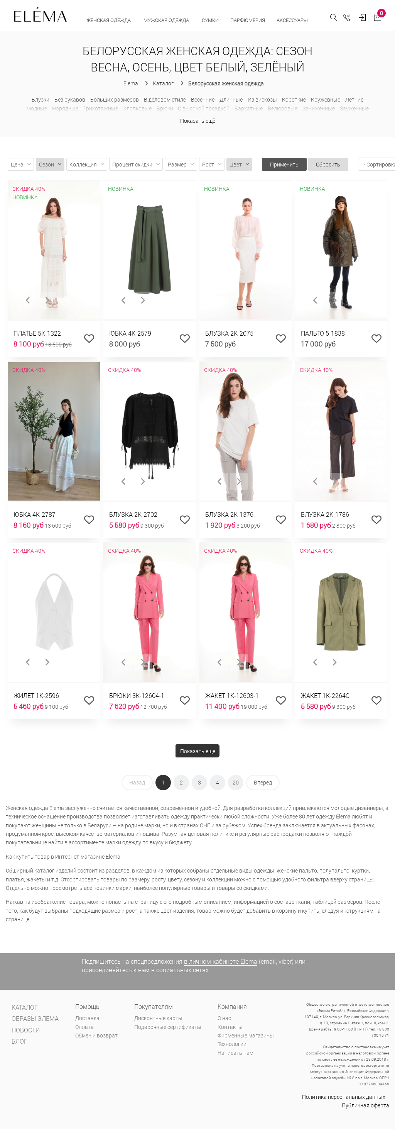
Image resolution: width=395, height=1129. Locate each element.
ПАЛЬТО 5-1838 (323, 333)
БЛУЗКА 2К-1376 (229, 514)
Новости (26, 1030)
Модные (36, 108)
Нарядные (65, 108)
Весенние (202, 99)
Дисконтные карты (158, 1018)
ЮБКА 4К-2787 (35, 514)
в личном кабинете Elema (220, 961)
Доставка (87, 1018)
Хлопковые (137, 108)
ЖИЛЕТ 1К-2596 (36, 695)
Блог (19, 1041)
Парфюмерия (247, 20)
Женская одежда (109, 20)
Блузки (40, 99)
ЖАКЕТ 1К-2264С (325, 695)
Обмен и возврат (96, 1035)
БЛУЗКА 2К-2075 (229, 333)
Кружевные (325, 99)
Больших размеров (114, 99)
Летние (354, 99)
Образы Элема (35, 1018)
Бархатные (249, 108)
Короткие (294, 99)
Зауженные (354, 108)
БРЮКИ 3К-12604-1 (136, 695)
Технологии (232, 1044)
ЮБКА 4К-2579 (130, 333)
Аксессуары (293, 20)
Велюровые (282, 108)
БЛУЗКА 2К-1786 (325, 514)
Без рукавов (69, 99)
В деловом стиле (165, 99)
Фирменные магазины (246, 1035)
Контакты (230, 1027)
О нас (224, 1018)
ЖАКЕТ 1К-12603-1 (232, 695)
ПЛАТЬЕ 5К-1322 (37, 333)
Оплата (84, 1027)
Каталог (25, 1007)
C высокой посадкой (204, 108)
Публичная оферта (365, 1105)
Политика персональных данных (343, 1096)
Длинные (231, 99)
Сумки (210, 20)
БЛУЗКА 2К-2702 (133, 514)
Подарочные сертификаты (167, 1027)
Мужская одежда (166, 20)
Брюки (165, 108)
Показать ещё (197, 120)
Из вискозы (262, 99)
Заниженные (318, 108)
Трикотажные (100, 108)
